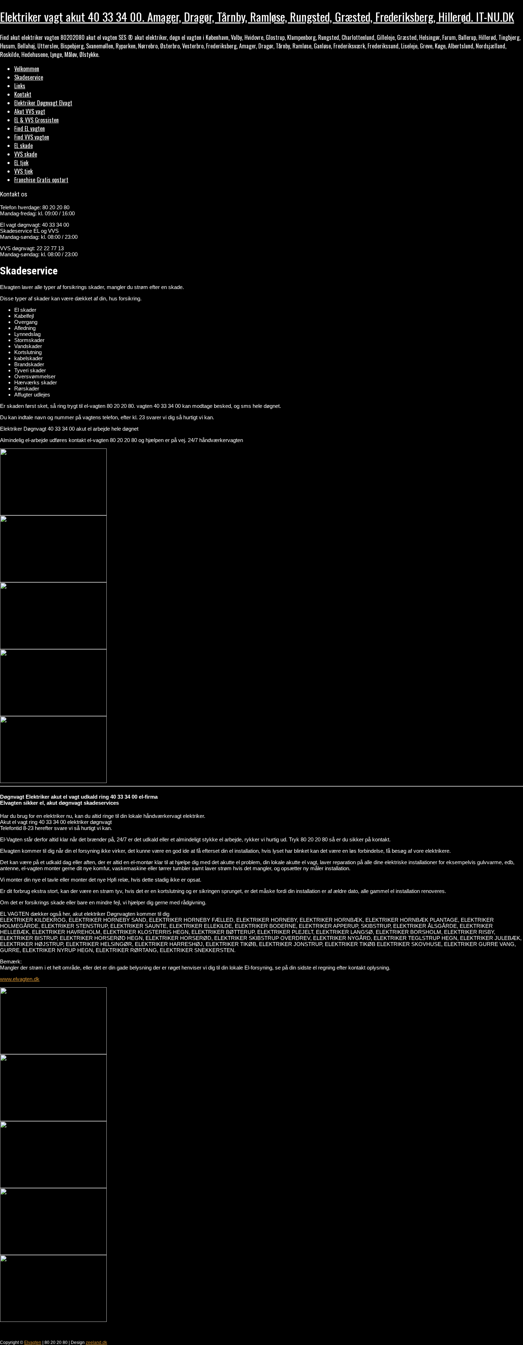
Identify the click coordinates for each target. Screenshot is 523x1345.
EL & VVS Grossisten (36, 120)
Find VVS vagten (31, 137)
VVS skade (25, 154)
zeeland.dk (96, 1342)
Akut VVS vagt (29, 111)
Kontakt (22, 94)
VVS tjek (23, 171)
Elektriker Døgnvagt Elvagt (43, 103)
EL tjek (21, 162)
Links (19, 86)
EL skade (23, 145)
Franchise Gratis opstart (41, 179)
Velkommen (26, 68)
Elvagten (32, 1342)
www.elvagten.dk (19, 979)
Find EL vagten (29, 128)
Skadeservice (28, 77)
